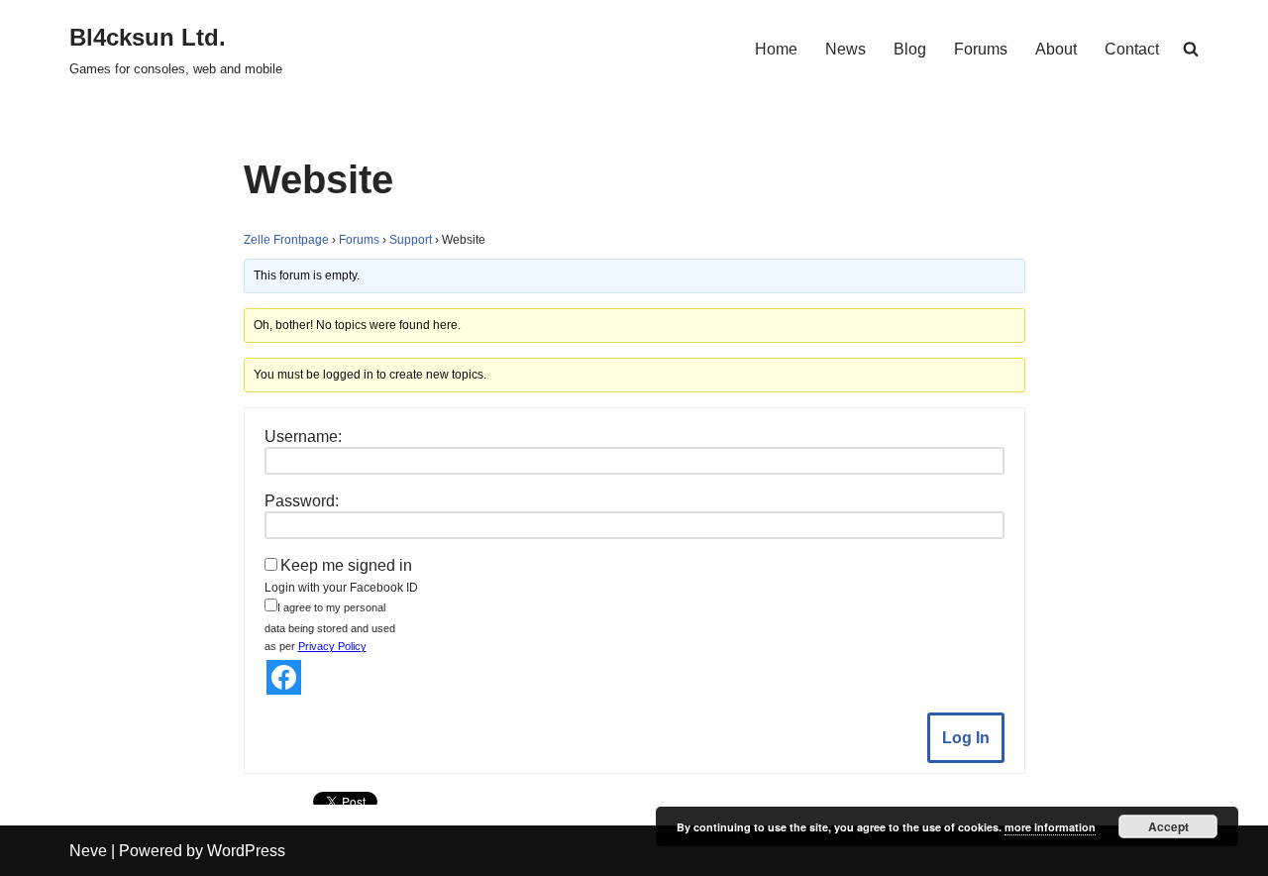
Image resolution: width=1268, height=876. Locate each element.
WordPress (246, 850)
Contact (1132, 49)
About (1056, 49)
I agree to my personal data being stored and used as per (329, 627)
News (845, 49)
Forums (980, 49)
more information (1050, 827)
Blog (910, 49)
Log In (966, 737)
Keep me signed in (346, 565)
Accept (1168, 826)
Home (776, 49)
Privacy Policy (332, 646)
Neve (88, 850)
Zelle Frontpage (286, 240)
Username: (303, 436)
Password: (301, 501)
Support (410, 240)
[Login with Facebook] (283, 677)
